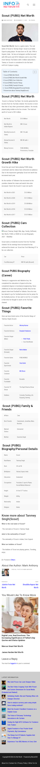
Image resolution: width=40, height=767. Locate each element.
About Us (5, 763)
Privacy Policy (22, 763)
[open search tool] (28, 5)
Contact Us (12, 763)
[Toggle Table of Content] (33, 72)
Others (32, 20)
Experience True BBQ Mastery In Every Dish (22, 742)
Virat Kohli (23, 363)
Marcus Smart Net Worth (12, 646)
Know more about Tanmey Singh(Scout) (16, 90)
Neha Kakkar (23, 350)
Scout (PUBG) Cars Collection (13, 80)
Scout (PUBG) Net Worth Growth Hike (15, 78)
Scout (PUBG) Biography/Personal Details (17, 88)
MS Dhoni (22, 371)
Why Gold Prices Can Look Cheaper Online (21, 682)
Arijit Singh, (26, 339)
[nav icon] (34, 5)
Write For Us (33, 763)
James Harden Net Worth (12, 652)
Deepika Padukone (25, 331)
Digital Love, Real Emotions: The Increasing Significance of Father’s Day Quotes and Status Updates (18, 637)
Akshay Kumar (24, 325)
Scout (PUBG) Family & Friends (13, 85)
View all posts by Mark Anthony (22, 569)
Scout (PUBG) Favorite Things (13, 83)
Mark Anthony (7, 20)
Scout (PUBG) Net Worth (11, 75)
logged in (13, 663)
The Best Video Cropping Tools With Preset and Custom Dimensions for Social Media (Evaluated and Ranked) (19, 689)
